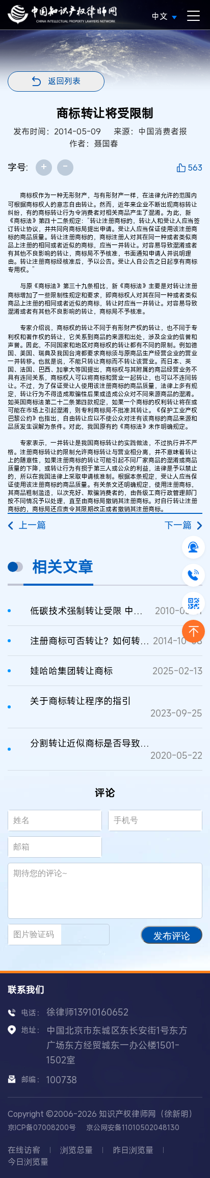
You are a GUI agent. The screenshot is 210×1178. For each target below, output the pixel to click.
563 (195, 167)
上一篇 (32, 525)
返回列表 (64, 81)
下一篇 (178, 525)
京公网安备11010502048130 (132, 1127)
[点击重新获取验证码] (89, 934)
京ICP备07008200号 (42, 1127)
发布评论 (171, 936)
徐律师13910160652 (87, 1012)
